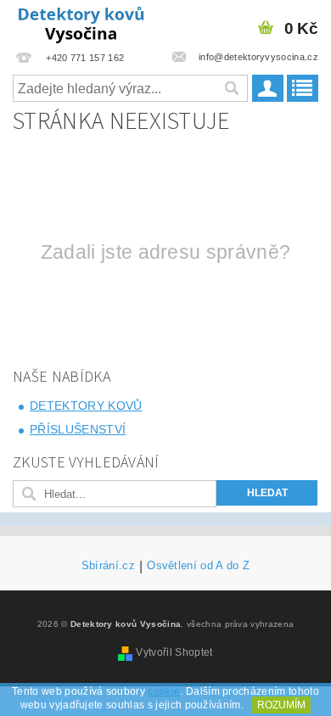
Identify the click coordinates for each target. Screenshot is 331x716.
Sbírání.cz (108, 566)
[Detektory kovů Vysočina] (83, 22)
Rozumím (281, 705)
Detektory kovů (86, 405)
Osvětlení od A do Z (198, 566)
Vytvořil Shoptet (174, 652)
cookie (164, 691)
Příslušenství (78, 429)
